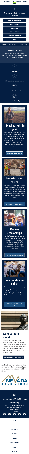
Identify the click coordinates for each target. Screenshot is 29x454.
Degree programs (14, 24)
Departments (14, 28)
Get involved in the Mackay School (14, 304)
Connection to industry (14, 36)
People (14, 39)
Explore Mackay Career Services (14, 204)
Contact (14, 420)
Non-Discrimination (14, 443)
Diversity (14, 434)
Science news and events (8, 1)
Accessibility (14, 429)
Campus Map (14, 452)
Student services (14, 32)
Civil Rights (14, 438)
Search (25, 1)
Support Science (23, 44)
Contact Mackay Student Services (13, 357)
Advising (4, 44)
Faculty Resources (13, 44)
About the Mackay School (14, 20)
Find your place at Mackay (14, 153)
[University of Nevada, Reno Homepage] (14, 395)
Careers (14, 425)
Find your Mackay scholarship (14, 255)
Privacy (14, 447)
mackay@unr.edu (14, 409)
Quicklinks (18, 1)
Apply (14, 3)
